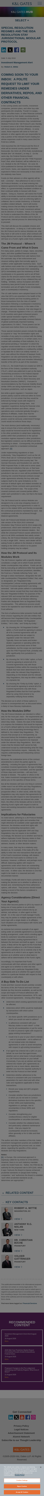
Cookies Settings (21, 1480)
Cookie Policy (19, 1475)
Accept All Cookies (22, 1492)
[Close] (40, 1467)
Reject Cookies (22, 1486)
